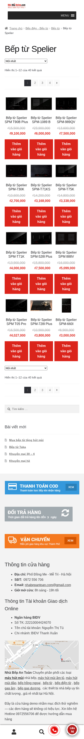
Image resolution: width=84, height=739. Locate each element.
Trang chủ (15, 28)
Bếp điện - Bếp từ (36, 28)
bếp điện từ (63, 683)
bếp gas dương (29, 688)
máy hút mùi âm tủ (51, 678)
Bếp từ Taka (17, 447)
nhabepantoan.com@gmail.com (48, 585)
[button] (65, 15)
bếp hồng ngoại (29, 683)
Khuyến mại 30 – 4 (22, 454)
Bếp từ (55, 28)
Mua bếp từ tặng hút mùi (26, 440)
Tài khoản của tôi (14, 732)
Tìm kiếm (42, 732)
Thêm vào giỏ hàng (16, 149)
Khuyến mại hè (19, 460)
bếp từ (47, 683)
